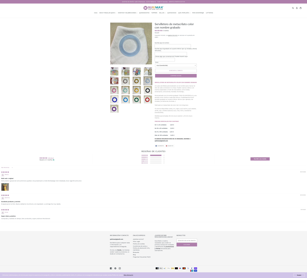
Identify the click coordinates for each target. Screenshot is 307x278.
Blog (134, 254)
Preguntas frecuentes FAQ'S (141, 257)
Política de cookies (139, 244)
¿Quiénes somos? (138, 239)
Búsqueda (136, 252)
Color (157, 62)
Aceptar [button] (299, 275)
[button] (159, 30)
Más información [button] (128, 275)
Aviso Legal (136, 241)
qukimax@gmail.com (161, 140)
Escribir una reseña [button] (260, 159)
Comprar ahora (175, 75)
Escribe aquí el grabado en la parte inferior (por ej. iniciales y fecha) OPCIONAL (176, 49)
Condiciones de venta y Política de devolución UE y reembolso (141, 248)
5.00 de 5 (51, 158)
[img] (5, 172)
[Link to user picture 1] (5, 187)
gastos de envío (172, 35)
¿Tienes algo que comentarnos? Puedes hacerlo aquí (171, 56)
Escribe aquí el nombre (162, 43)
